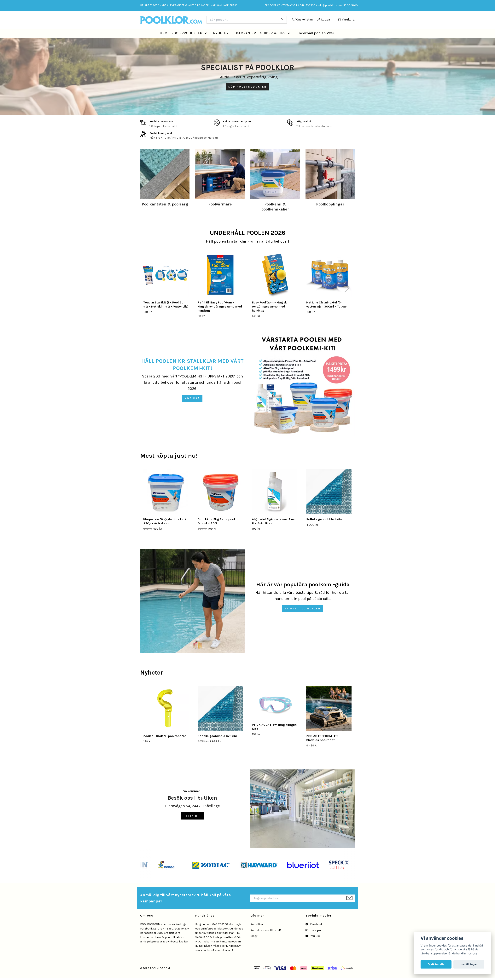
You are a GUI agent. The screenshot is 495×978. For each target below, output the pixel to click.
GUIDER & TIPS (272, 41)
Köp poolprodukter (247, 95)
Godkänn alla (436, 964)
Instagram (316, 939)
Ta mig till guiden (303, 617)
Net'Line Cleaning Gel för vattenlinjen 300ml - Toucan (326, 313)
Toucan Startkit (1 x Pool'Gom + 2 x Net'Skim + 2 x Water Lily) (166, 313)
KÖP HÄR (192, 407)
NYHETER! (221, 41)
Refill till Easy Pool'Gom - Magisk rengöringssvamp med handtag (220, 315)
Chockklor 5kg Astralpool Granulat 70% (216, 530)
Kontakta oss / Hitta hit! (265, 939)
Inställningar (469, 964)
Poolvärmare (220, 213)
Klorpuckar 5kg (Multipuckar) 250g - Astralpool (164, 530)
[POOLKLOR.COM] (194, 21)
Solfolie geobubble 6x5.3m (217, 744)
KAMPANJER (246, 41)
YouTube (315, 944)
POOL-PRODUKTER (186, 41)
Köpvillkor (256, 933)
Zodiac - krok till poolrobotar (164, 744)
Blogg (254, 944)
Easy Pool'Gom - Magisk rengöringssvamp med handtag (269, 315)
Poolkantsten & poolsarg (165, 213)
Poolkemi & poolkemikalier (275, 215)
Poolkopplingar (330, 213)
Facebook (316, 933)
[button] (206, 41)
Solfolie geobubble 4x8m (324, 528)
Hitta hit (192, 824)
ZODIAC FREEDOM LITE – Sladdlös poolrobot (323, 747)
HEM (163, 41)
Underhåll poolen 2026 (315, 41)
